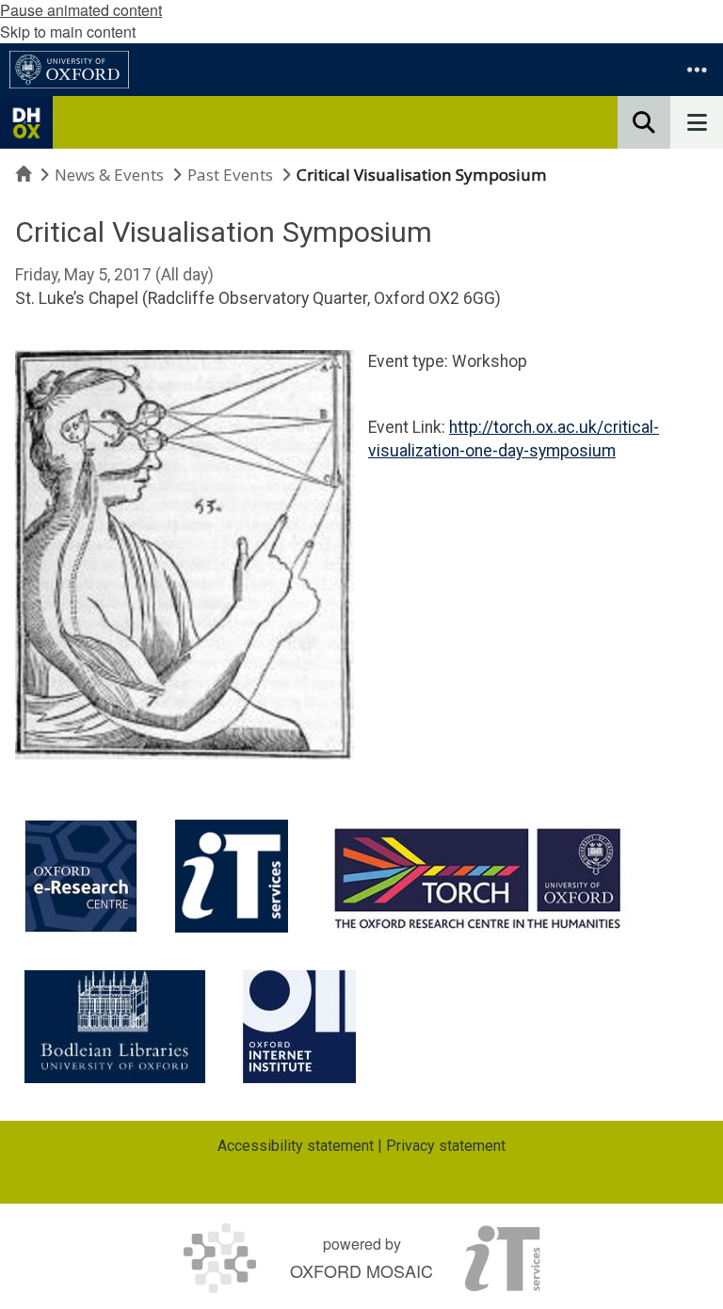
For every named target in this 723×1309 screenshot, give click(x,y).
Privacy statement (446, 1146)
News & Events (109, 174)
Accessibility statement (295, 1146)
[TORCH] (478, 876)
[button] (696, 69)
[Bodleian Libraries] (114, 1026)
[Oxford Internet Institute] (299, 1026)
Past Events (230, 174)
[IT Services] (231, 876)
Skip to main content (68, 31)
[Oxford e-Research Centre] (80, 876)
